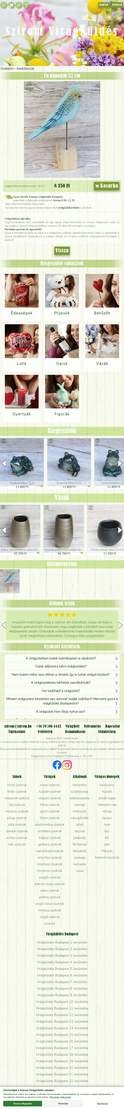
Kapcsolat (112, 726)
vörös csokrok (17, 785)
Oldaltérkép (107, 732)
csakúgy (80, 857)
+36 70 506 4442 (48, 726)
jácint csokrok (49, 811)
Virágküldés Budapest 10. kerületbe (62, 1001)
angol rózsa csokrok (50, 903)
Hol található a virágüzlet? (61, 690)
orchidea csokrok (50, 831)
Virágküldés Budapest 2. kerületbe (62, 949)
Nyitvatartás (92, 726)
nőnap (107, 811)
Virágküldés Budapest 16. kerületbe (62, 1041)
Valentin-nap (107, 804)
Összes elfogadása (22, 1103)
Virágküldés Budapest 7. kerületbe (62, 982)
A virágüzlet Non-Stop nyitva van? (60, 711)
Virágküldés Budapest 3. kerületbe (62, 955)
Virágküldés (7, 68)
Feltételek (45, 732)
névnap (79, 804)
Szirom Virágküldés (62, 32)
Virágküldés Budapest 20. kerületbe (62, 1067)
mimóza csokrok (49, 910)
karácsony (107, 785)
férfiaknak (80, 844)
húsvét (107, 791)
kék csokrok (17, 844)
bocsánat (79, 851)
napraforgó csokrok (50, 851)
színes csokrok (17, 837)
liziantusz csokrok (49, 864)
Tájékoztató (16, 732)
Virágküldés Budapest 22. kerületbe (62, 1081)
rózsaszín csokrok (17, 798)
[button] (120, 463)
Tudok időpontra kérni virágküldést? (60, 666)
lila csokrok (17, 804)
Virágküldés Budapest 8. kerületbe (62, 988)
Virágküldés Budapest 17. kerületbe (62, 1048)
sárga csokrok (17, 818)
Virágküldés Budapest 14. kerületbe (62, 1028)
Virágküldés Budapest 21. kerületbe (62, 1074)
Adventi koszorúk (107, 857)
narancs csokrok (17, 811)
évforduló (80, 811)
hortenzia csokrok (49, 870)
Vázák (62, 498)
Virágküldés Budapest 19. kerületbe (62, 1061)
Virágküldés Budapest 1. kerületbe (62, 942)
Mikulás (107, 851)
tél (107, 837)
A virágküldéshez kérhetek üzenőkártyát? (60, 682)
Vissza (62, 250)
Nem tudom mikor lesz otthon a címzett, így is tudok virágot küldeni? (60, 674)
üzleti (80, 824)
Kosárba (108, 186)
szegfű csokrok (49, 877)
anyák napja (107, 798)
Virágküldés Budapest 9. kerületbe (62, 995)
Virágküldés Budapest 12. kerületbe (62, 1015)
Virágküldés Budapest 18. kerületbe (62, 1054)
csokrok (49, 923)
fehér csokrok (17, 791)
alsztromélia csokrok (50, 824)
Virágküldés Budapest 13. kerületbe (62, 1021)
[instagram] (67, 765)
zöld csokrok (17, 824)
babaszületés (79, 798)
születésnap (79, 791)
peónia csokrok (50, 897)
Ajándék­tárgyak (25, 68)
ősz (107, 831)
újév (107, 844)
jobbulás (79, 837)
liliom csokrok (50, 818)
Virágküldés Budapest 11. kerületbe (62, 1008)
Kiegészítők (62, 431)
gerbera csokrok (49, 844)
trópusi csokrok (50, 837)
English (103, 5)
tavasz (107, 818)
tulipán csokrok (50, 791)
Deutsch (117, 5)
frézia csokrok (50, 804)
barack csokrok (17, 831)
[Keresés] (19, 5)
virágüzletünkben (68, 208)
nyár (107, 824)
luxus (80, 870)
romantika (79, 785)
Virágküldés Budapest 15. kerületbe (62, 1034)
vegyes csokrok (50, 798)
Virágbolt (72, 726)
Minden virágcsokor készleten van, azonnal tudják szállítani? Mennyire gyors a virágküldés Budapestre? (62, 701)
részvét (79, 831)
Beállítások (102, 1103)
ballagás (79, 864)
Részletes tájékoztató (60, 1097)
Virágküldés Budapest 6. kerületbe (62, 975)
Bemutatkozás (75, 732)
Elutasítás (63, 1103)
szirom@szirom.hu (17, 726)
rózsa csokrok (50, 785)
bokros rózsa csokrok (50, 884)
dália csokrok (49, 890)
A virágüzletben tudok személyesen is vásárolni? (61, 658)
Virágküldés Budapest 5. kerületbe (62, 968)
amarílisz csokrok (49, 857)
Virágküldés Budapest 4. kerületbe (62, 962)
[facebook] (57, 765)
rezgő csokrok (50, 917)
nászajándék (80, 818)
